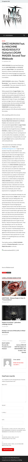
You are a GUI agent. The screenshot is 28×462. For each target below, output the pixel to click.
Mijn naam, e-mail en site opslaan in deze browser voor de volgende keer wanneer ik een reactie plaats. (14, 430)
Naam (4, 405)
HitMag (20, 460)
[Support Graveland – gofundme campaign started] (14, 313)
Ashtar (9, 272)
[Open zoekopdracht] (24, 35)
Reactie (4, 384)
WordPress (14, 460)
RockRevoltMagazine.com (9, 148)
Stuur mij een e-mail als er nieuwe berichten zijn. (12, 444)
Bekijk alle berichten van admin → (18, 363)
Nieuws (3, 41)
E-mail (4, 412)
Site (3, 419)
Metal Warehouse (15, 457)
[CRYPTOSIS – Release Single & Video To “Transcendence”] (14, 289)
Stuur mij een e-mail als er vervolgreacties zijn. (10, 437)
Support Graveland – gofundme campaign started (11, 323)
